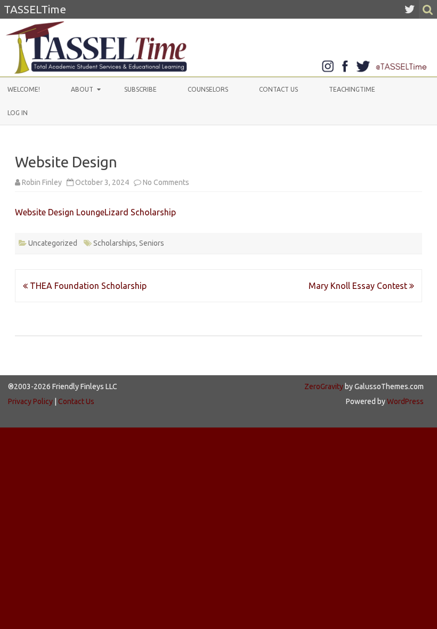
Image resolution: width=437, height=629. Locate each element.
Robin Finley (42, 182)
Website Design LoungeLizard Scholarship (95, 212)
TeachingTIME (352, 89)
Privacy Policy (30, 401)
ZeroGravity (323, 386)
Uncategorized (52, 243)
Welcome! (23, 89)
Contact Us (278, 89)
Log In (17, 112)
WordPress (404, 401)
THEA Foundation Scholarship (87, 286)
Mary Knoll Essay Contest (359, 286)
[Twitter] (409, 9)
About (82, 89)
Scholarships (114, 243)
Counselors (208, 89)
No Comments (166, 182)
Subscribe (140, 89)
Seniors (151, 243)
